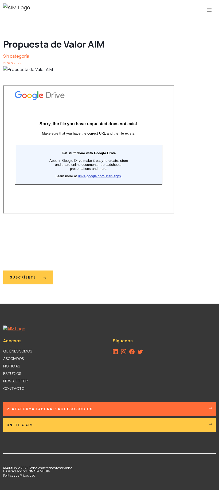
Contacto (13, 388)
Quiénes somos (17, 351)
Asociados (13, 358)
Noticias (11, 366)
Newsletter (15, 380)
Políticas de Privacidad (19, 475)
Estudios (12, 373)
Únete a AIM (20, 425)
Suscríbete (23, 277)
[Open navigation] (209, 10)
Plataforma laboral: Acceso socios (50, 409)
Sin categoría (16, 56)
